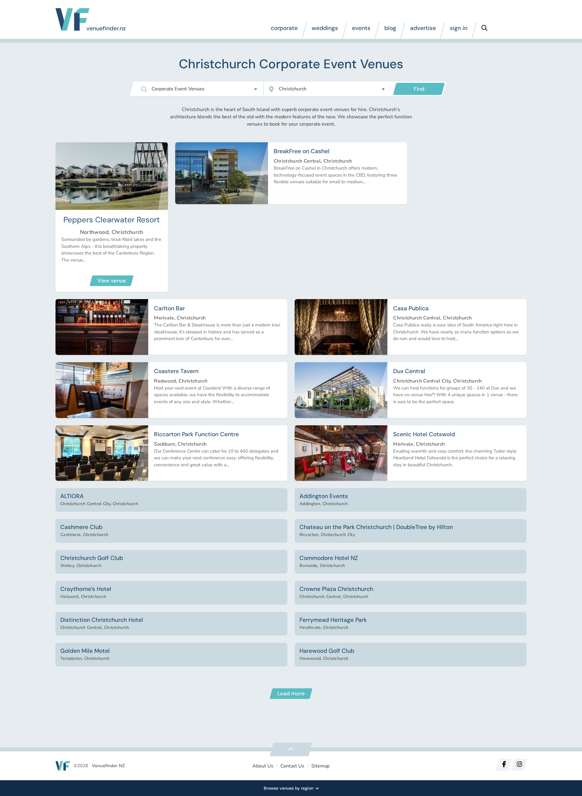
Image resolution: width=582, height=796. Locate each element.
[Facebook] (504, 765)
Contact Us (292, 766)
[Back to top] (291, 749)
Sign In (458, 28)
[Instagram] (519, 765)
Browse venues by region (288, 788)
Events (361, 28)
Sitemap (320, 766)
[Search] (484, 30)
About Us (263, 766)
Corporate (284, 28)
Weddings (325, 28)
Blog (390, 28)
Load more (291, 693)
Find (419, 89)
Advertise (423, 28)
